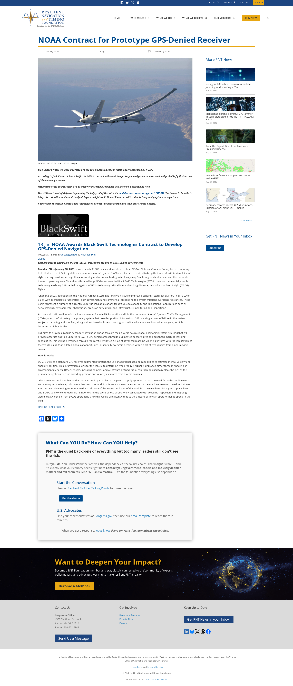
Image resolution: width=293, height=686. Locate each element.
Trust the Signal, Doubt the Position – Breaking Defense (227, 147)
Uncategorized (68, 254)
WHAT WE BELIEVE (192, 18)
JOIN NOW (251, 18)
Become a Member (74, 586)
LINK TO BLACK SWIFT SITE (53, 407)
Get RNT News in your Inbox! (208, 619)
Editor (167, 51)
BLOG (212, 2)
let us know (102, 530)
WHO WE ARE (138, 18)
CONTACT (244, 2)
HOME (116, 18)
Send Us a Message (73, 638)
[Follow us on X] (131, 3)
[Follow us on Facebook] (137, 3)
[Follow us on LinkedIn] (120, 3)
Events (123, 623)
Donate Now (126, 619)
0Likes (41, 258)
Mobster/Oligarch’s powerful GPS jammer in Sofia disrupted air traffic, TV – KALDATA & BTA (230, 116)
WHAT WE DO (164, 18)
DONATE (258, 2)
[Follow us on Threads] (202, 631)
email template (141, 516)
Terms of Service (155, 666)
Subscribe (215, 248)
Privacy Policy (136, 666)
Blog (102, 51)
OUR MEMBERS (222, 18)
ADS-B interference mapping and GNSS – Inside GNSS (229, 177)
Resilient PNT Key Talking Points (88, 488)
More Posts (247, 220)
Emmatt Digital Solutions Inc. (156, 679)
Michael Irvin (88, 254)
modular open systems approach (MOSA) (141, 193)
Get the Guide (71, 498)
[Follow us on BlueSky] (126, 3)
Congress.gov (103, 516)
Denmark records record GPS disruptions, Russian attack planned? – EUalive (229, 206)
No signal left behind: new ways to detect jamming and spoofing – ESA (229, 86)
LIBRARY (227, 2)
